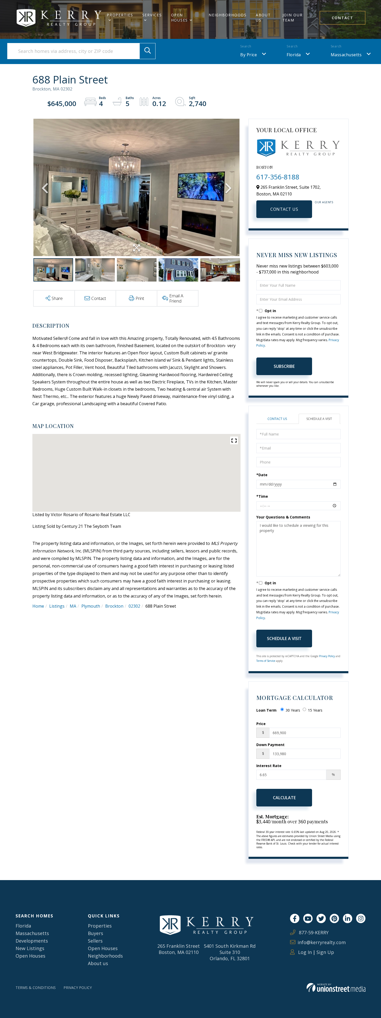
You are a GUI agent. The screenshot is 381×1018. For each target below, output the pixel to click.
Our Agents (324, 202)
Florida (294, 55)
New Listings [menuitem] (30, 948)
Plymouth (90, 606)
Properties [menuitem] (120, 14)
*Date (261, 474)
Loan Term (266, 710)
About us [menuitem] (98, 963)
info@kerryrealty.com (322, 942)
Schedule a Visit (319, 419)
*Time (262, 496)
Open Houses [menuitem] (179, 17)
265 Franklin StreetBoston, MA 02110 (178, 949)
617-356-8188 (277, 176)
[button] (147, 51)
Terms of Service (265, 661)
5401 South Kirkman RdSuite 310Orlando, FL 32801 (230, 952)
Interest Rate (268, 765)
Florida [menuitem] (23, 926)
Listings (57, 606)
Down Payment (270, 744)
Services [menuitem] (152, 14)
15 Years (315, 710)
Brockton (114, 606)
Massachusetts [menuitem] (32, 933)
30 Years (293, 710)
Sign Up (325, 952)
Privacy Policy (327, 656)
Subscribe (284, 366)
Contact (342, 17)
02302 (134, 606)
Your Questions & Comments (283, 517)
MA (73, 606)
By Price (248, 55)
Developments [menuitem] (32, 941)
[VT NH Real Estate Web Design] (336, 987)
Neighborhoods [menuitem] (228, 14)
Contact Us (284, 209)
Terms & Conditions (36, 987)
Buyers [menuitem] (95, 933)
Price (261, 723)
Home (38, 606)
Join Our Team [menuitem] (293, 17)
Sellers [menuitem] (95, 941)
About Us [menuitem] (263, 17)
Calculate (284, 798)
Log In (304, 952)
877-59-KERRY (313, 932)
